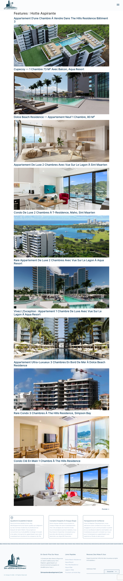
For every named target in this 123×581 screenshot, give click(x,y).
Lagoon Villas (69, 570)
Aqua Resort (69, 562)
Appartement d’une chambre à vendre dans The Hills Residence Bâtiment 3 (61, 20)
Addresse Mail (91, 569)
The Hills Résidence (71, 565)
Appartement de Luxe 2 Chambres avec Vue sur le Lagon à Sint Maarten (60, 164)
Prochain (105, 509)
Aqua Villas (68, 567)
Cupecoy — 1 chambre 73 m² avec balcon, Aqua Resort (49, 69)
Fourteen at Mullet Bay (72, 572)
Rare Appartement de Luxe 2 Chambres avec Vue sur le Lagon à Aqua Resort (59, 262)
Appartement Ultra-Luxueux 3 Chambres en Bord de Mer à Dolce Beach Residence (59, 364)
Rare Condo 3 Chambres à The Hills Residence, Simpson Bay (52, 413)
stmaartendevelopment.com (52, 572)
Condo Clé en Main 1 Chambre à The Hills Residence (47, 461)
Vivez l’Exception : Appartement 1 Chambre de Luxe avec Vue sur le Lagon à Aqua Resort (58, 313)
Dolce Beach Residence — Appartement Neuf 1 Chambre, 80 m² (54, 117)
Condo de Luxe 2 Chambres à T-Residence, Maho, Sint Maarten (54, 212)
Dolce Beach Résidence (73, 559)
